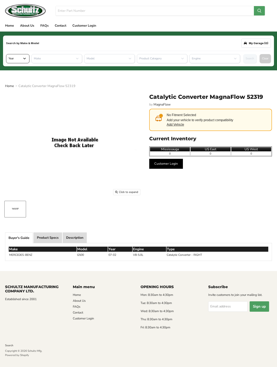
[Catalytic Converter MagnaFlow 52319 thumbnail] (15, 209)
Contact (60, 25)
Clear (265, 58)
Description (74, 237)
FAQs (44, 25)
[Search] (259, 10)
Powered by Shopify (17, 355)
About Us (27, 25)
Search (250, 58)
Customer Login (84, 25)
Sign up (259, 306)
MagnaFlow (162, 104)
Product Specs (48, 237)
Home (9, 25)
